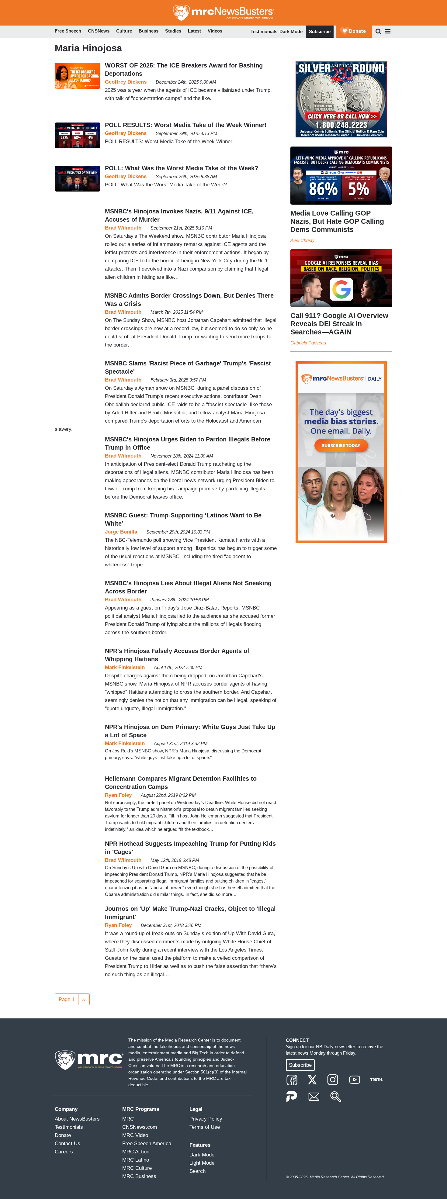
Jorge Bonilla (121, 532)
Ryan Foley (118, 795)
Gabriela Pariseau (308, 342)
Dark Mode (291, 31)
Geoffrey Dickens (126, 82)
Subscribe (320, 31)
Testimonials (264, 31)
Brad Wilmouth (123, 228)
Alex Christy (302, 240)
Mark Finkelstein (125, 667)
